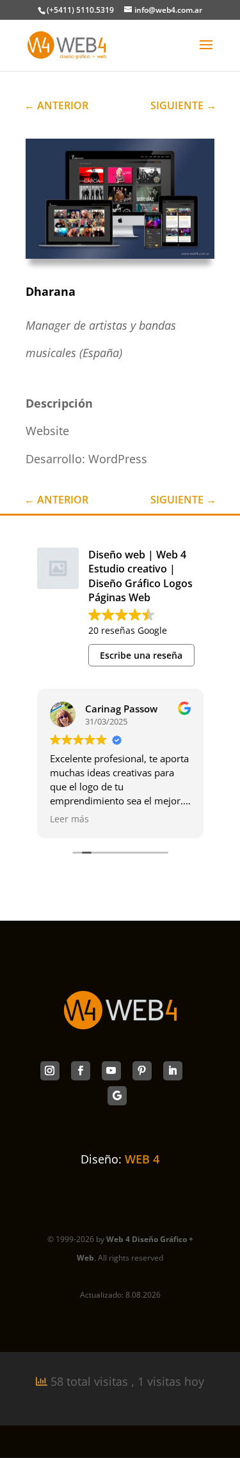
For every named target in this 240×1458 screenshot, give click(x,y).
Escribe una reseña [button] (141, 655)
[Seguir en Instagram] (50, 1070)
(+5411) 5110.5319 (80, 9)
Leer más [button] (69, 819)
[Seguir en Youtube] (111, 1070)
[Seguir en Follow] (80, 1070)
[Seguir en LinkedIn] (172, 1070)
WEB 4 (142, 1159)
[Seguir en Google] (117, 1095)
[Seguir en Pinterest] (142, 1070)
